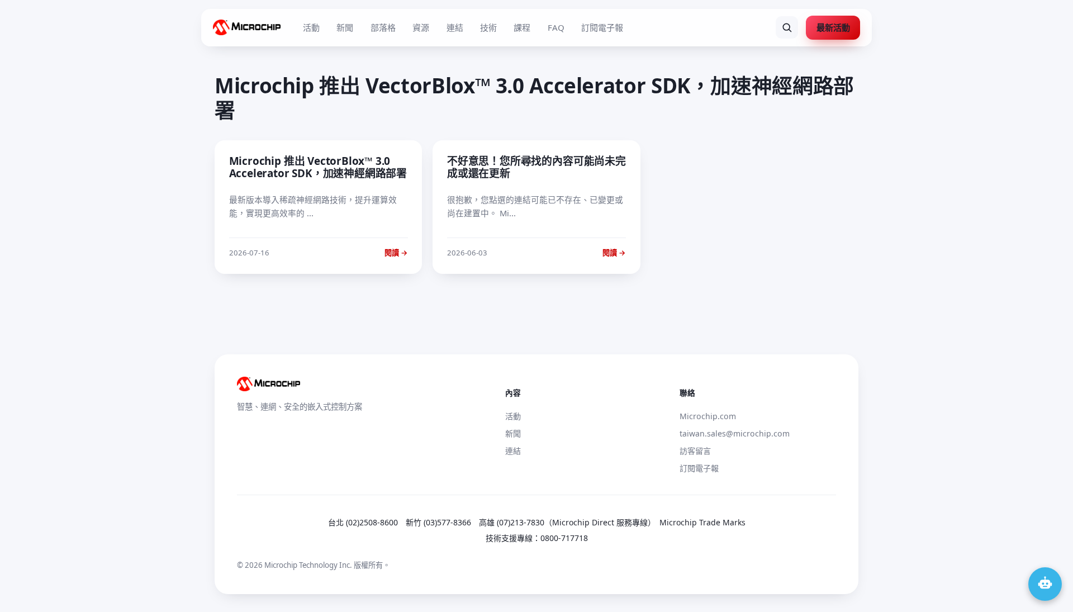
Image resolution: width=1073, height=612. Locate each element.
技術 (488, 27)
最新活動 (833, 27)
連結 (455, 27)
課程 (522, 27)
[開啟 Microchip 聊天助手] (1045, 584)
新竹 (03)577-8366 (438, 522)
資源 (420, 27)
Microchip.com (708, 416)
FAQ (556, 27)
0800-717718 (564, 538)
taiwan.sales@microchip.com (735, 433)
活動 (311, 27)
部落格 (383, 27)
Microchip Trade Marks (702, 522)
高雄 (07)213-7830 (511, 522)
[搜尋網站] (787, 27)
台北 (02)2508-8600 (363, 522)
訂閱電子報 (602, 27)
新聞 (344, 27)
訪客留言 (695, 450)
